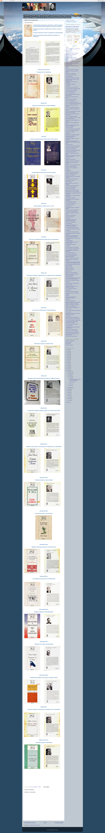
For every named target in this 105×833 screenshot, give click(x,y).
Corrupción (68, 85)
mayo (69, 393)
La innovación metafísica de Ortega (73, 228)
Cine (45, 17)
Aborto (50, 17)
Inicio (45, 822)
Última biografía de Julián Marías (72, 317)
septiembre (70, 387)
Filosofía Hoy (68, 170)
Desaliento (68, 133)
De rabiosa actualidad (70, 131)
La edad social (68, 206)
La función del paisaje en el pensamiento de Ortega (71, 220)
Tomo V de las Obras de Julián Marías (73, 310)
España (38, 15)
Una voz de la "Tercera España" (72, 330)
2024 (68, 352)
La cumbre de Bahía (70, 204)
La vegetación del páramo (71, 244)
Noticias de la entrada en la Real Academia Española (72, 275)
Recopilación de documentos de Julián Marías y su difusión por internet (73, 303)
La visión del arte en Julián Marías (72, 248)
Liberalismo (55, 17)
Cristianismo (64, 15)
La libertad (68, 230)
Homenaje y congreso (70, 180)
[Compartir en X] (46, 787)
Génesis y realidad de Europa (71, 173)
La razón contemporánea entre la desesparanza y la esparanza (72, 236)
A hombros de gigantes (70, 340)
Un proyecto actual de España (71, 324)
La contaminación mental (71, 201)
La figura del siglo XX (70, 216)
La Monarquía (27, 17)
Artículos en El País (69, 60)
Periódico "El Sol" (69, 284)
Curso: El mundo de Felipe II (71, 99)
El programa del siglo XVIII (71, 151)
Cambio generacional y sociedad (72, 69)
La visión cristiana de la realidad (72, 247)
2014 (68, 368)
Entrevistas (68, 158)
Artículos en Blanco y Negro (71, 57)
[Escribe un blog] (45, 787)
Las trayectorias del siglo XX (71, 254)
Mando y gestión (69, 266)
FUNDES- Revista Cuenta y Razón (72, 172)
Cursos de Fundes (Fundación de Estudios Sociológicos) (72, 125)
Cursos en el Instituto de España (72, 130)
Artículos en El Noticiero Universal (72, 58)
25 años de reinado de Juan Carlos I (73, 48)
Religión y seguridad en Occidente (72, 304)
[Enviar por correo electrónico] (44, 787)
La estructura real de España (71, 211)
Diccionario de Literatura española (72, 134)
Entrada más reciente (29, 822)
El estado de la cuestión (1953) (72, 147)
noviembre (70, 373)
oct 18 (70, 377)
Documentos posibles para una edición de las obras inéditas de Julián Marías (73, 142)
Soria (41, 17)
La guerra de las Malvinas (71, 222)
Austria (67, 68)
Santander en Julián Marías (71, 306)
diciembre (70, 371)
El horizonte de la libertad (71, 148)
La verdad (68, 245)
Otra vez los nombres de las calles (72, 280)
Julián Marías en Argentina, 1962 (72, 190)
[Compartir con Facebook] (47, 787)
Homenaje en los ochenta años (72, 178)
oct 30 (70, 376)
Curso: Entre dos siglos (70, 100)
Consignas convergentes (70, 84)
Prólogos (67, 295)
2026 (68, 349)
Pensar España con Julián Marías (72, 283)
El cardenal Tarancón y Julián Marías (73, 145)
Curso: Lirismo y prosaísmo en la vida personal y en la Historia (73, 112)
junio (69, 392)
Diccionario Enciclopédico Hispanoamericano (71, 137)
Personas (62, 17)
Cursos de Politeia (69, 127)
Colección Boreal (69, 76)
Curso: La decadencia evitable (72, 102)
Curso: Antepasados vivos (71, 91)
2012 (68, 402)
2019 (68, 360)
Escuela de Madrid (56, 15)
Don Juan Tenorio (69, 144)
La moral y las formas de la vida (72, 231)
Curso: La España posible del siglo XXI (73, 103)
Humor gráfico (68, 181)
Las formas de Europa (70, 252)
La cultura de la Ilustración (71, 203)
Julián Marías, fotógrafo (70, 197)
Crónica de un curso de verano (72, 87)
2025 (68, 351)
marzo (69, 397)
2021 (68, 357)
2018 (68, 362)
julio (69, 390)
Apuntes (67, 51)
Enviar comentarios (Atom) (35, 825)
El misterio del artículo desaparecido (73, 150)
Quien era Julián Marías (70, 300)
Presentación (27, 15)
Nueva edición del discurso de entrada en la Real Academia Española (73, 278)
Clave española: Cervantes (71, 74)
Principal (33, 15)
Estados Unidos (77, 15)
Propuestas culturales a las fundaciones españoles (71, 297)
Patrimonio (68, 281)
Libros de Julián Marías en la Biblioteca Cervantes (71, 256)
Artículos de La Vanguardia (71, 54)
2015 (68, 367)
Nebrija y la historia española (71, 272)
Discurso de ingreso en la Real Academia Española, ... (75, 380)
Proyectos (68, 299)
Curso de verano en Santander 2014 (73, 88)
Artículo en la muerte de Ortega (72, 53)
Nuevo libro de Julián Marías (72, 26)
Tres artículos (68, 315)
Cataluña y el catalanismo (71, 73)
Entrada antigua (59, 822)
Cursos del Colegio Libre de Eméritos (73, 128)
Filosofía (67, 169)
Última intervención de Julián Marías (73, 318)
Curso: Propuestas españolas (71, 116)
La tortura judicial (69, 240)
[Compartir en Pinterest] (48, 787)
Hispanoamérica (35, 17)
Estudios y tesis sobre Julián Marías (73, 164)
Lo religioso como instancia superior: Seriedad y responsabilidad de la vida (73, 262)
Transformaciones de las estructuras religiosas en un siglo (73, 314)
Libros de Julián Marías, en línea (72, 258)
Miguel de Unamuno (70, 269)
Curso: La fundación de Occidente (72, 107)
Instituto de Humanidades (71, 187)
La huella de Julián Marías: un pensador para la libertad (71, 225)
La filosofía (68, 218)
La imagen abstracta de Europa (72, 227)
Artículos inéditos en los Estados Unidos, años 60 (72, 64)
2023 (68, 354)
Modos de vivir (68, 271)
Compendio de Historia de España (72, 77)
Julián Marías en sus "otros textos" (72, 191)
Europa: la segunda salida (71, 166)
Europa (70, 15)
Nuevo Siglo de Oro (46, 15)
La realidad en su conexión (71, 21)
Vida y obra (68, 17)
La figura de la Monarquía (71, 215)
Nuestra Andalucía (69, 276)
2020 (68, 359)
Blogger (56, 829)
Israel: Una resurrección (70, 188)
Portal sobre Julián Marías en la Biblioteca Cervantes (72, 287)
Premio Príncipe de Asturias (71, 288)
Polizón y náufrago (69, 345)
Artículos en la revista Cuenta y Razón (73, 61)
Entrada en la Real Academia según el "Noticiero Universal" (73, 156)
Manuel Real (68, 343)
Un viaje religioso (69, 325)
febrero (69, 398)
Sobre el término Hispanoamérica (72, 307)
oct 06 (70, 385)
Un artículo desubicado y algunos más (73, 320)
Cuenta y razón (69, 342)
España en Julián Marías (70, 159)
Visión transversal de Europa (71, 336)
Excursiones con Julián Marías (72, 167)
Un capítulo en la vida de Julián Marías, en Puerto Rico (72, 322)
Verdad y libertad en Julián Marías (72, 332)
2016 (68, 365)
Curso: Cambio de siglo (70, 92)
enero (69, 400)
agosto (69, 389)
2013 (68, 370)
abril (69, 395)
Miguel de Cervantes (70, 268)
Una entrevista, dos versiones (71, 329)
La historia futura (69, 223)
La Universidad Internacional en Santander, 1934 (72, 242)
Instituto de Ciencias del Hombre (72, 185)
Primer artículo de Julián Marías (72, 291)
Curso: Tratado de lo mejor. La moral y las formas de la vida (73, 118)
